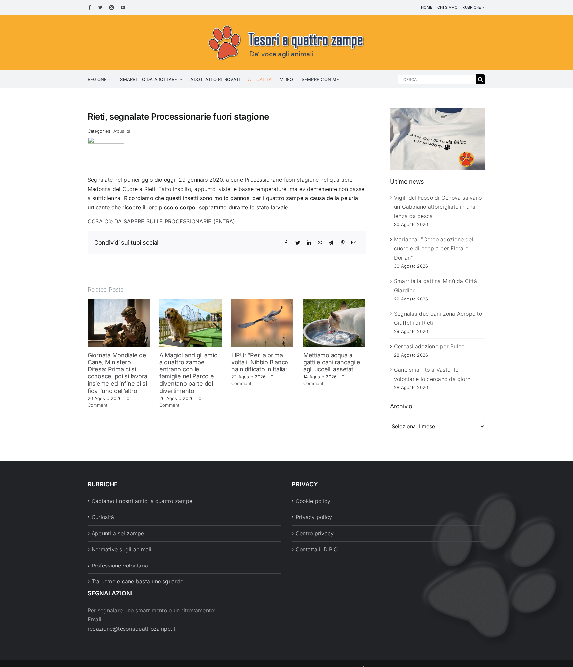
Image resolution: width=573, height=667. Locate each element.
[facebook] (90, 7)
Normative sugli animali (122, 549)
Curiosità (103, 517)
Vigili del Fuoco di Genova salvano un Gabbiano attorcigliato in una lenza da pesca (438, 206)
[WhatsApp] (320, 243)
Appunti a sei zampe (118, 533)
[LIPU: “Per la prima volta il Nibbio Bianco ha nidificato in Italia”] (262, 322)
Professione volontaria (120, 565)
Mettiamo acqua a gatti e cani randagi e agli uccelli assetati (331, 362)
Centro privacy (315, 533)
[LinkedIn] (309, 243)
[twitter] (100, 7)
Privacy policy (314, 517)
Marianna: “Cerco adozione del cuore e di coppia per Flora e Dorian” (433, 248)
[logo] (286, 24)
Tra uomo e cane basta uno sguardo (137, 581)
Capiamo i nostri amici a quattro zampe (142, 501)
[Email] (353, 243)
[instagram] (111, 7)
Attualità (121, 131)
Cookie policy (313, 501)
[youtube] (123, 7)
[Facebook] (286, 243)
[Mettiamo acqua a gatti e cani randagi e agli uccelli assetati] (334, 322)
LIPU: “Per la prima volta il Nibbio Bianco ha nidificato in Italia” (259, 362)
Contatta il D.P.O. (317, 549)
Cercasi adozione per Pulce (429, 346)
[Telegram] (331, 243)
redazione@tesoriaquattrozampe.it (132, 628)
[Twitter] (297, 243)
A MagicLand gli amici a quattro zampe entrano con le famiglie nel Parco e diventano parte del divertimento (188, 373)
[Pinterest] (342, 243)
